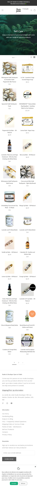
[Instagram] (7, 403)
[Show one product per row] (31, 57)
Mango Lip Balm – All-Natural (27, 205)
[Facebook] (3, 403)
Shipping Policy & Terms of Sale (13, 424)
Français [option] (25, 9)
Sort (13, 57)
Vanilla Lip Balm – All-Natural (10, 252)
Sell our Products (8, 429)
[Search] (31, 10)
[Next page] (23, 362)
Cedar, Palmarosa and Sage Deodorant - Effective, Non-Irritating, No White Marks (9, 301)
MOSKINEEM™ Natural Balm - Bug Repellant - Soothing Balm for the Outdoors (27, 106)
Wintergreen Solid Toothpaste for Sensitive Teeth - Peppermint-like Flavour (9, 79)
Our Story (5, 414)
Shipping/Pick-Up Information (12, 390)
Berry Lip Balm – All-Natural (27, 155)
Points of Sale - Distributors (11, 427)
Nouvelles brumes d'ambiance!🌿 (18, 3)
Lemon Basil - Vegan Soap (27, 130)
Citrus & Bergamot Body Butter (9, 325)
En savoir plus (18, 480)
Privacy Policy (7, 435)
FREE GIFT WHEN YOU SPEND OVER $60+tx (18, 2)
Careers (5, 432)
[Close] (35, 467)
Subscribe (9, 459)
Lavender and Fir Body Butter (10, 230)
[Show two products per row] (34, 57)
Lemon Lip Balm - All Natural (9, 276)
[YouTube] (11, 403)
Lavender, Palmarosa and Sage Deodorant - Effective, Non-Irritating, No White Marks (9, 157)
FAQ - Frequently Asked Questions (14, 422)
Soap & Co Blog (7, 419)
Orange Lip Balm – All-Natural (27, 276)
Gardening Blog (7, 416)
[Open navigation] (2, 10)
